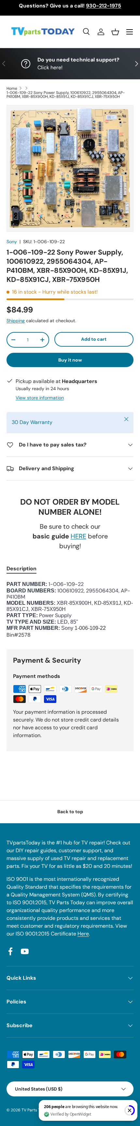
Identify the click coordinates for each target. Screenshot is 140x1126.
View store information (40, 398)
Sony (12, 242)
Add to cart (93, 339)
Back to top (70, 812)
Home (12, 88)
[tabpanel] (70, 610)
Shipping (16, 321)
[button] (115, 32)
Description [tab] (21, 568)
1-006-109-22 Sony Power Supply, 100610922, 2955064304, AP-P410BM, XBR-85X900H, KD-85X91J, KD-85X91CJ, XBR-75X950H (66, 95)
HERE (78, 536)
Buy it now (70, 360)
